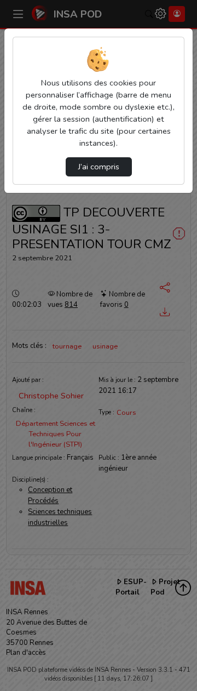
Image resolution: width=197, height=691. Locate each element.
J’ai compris (98, 166)
